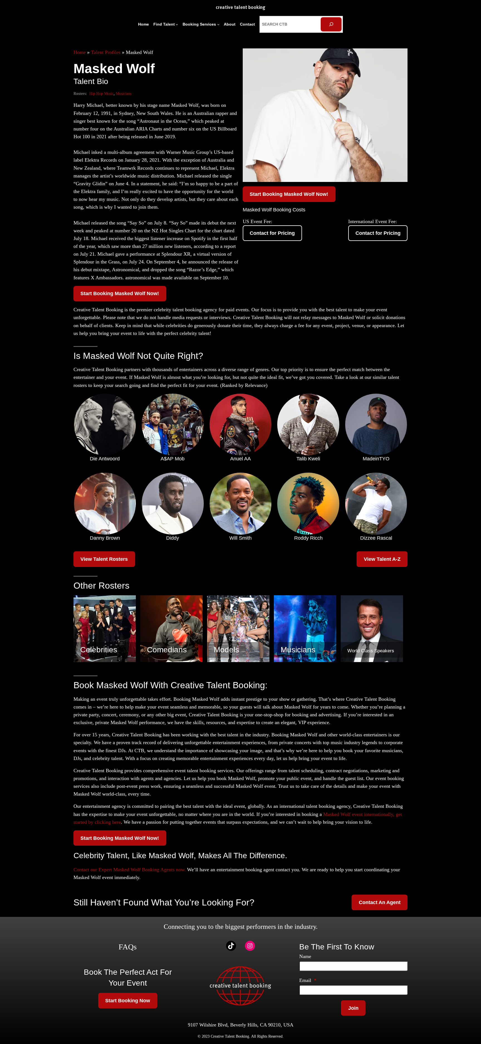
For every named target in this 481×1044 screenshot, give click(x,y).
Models (226, 649)
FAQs (128, 946)
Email (307, 980)
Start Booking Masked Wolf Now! (119, 293)
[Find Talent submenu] (177, 24)
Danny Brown (105, 538)
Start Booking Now (127, 1000)
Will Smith (240, 538)
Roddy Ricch (308, 538)
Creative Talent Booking (240, 7)
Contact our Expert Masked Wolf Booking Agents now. (129, 869)
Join (353, 1008)
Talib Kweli (308, 458)
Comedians (167, 649)
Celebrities (98, 649)
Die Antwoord (105, 458)
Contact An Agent (380, 902)
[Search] (331, 24)
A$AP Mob (173, 458)
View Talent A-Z (382, 559)
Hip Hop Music (101, 93)
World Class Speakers (370, 650)
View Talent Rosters (104, 559)
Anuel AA (240, 458)
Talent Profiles (106, 52)
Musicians (123, 93)
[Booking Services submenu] (218, 24)
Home (79, 52)
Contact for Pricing (272, 233)
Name (305, 956)
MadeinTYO (376, 458)
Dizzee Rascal (376, 538)
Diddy (172, 538)
